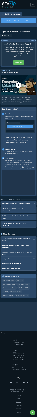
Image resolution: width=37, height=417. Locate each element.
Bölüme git (6, 35)
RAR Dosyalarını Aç (18, 355)
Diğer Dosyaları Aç (18, 359)
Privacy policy (18, 405)
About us (18, 402)
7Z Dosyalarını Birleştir (22, 295)
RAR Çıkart (20, 280)
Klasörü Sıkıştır (18, 345)
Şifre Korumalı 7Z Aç (24, 288)
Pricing (18, 398)
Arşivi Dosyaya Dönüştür (18, 367)
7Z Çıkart (5, 291)
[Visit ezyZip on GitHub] (27, 382)
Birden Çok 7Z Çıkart (8, 295)
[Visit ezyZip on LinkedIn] (20, 382)
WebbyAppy (16, 391)
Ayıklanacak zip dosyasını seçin (16, 20)
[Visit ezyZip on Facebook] (11, 382)
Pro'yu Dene (18, 62)
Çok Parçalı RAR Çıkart (9, 284)
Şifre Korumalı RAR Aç (8, 280)
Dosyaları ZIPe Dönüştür (18, 369)
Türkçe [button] (18, 378)
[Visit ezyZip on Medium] (24, 382)
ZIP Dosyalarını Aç (18, 353)
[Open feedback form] (32, 412)
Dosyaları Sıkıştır (19, 342)
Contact (18, 408)
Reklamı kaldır (31, 40)
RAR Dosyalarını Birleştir (9, 288)
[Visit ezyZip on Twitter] (14, 382)
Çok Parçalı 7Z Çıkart (15, 291)
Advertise (18, 395)
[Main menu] (32, 4)
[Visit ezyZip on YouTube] (17, 382)
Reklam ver (5, 40)
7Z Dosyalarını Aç (18, 357)
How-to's (18, 412)
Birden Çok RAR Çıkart (23, 284)
